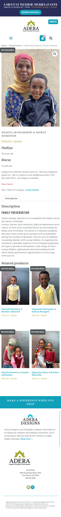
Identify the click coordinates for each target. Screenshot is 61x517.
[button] (11, 38)
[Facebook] (28, 487)
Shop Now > (26, 439)
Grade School (15, 45)
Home (4, 45)
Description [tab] (11, 198)
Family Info (10, 322)
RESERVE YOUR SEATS (30, 12)
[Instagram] (32, 487)
